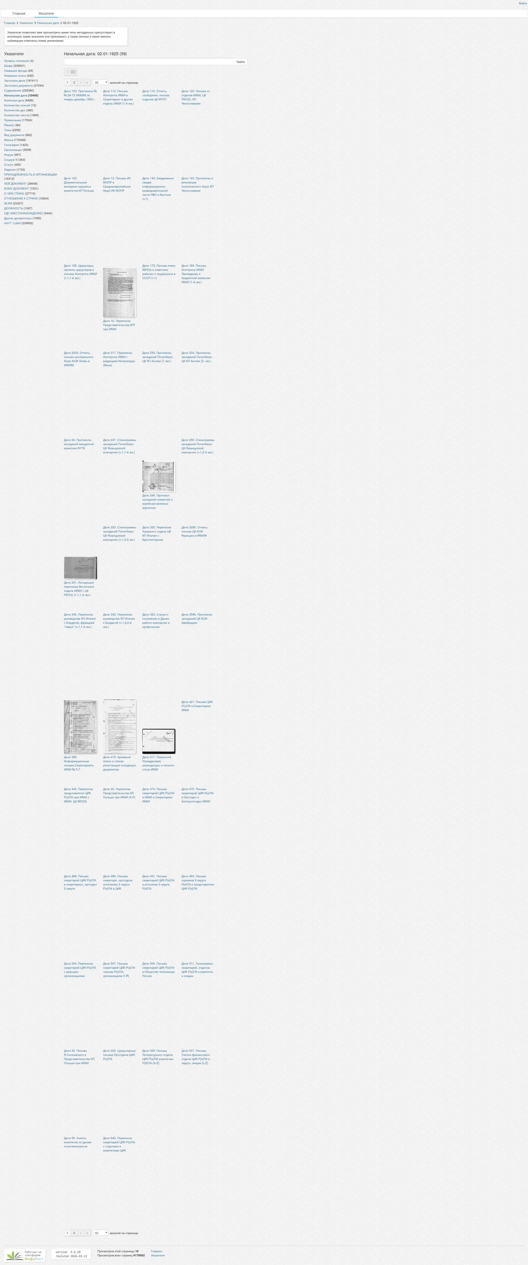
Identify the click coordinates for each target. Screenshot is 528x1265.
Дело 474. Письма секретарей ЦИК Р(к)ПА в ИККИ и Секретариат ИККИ (158, 795)
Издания (10, 169)
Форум (8, 154)
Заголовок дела (14, 80)
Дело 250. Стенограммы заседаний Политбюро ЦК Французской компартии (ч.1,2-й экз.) (198, 446)
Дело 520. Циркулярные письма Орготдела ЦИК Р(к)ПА (119, 1054)
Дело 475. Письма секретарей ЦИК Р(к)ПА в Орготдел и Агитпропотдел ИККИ (197, 795)
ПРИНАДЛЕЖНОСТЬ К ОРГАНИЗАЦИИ (30, 174)
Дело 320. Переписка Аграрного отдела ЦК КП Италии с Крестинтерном (156, 533)
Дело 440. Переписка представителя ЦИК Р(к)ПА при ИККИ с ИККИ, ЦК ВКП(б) (78, 795)
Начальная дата (48, 23)
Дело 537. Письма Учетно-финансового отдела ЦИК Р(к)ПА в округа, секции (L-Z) (196, 1056)
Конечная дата (14, 100)
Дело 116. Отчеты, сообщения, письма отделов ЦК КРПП (155, 95)
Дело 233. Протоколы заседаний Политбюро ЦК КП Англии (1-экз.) (157, 357)
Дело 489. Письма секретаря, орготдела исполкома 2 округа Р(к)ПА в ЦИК (117, 882)
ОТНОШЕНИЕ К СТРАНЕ (21, 198)
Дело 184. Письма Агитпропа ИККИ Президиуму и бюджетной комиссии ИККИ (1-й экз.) (196, 273)
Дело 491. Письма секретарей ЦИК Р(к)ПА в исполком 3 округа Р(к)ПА (158, 882)
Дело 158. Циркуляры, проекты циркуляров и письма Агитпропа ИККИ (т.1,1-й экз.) (80, 271)
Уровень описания (16, 61)
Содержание (12, 90)
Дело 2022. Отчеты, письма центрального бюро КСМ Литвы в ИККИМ (78, 359)
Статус (8, 164)
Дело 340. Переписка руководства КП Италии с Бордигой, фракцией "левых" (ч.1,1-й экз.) (80, 620)
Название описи (15, 75)
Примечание (12, 120)
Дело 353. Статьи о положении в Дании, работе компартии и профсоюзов (156, 620)
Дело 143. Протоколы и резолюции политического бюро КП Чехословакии (198, 184)
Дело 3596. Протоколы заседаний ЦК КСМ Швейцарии (197, 618)
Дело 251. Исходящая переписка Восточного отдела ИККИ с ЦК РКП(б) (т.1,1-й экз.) (79, 588)
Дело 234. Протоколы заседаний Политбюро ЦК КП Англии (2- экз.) (197, 357)
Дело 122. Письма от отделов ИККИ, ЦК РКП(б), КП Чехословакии (196, 97)
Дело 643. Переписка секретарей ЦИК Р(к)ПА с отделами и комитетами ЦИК (119, 1144)
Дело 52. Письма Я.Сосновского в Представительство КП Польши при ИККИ (79, 1056)
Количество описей (17, 105)
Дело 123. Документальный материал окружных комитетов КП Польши (79, 184)
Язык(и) (9, 125)
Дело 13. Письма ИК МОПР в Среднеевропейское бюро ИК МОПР (117, 184)
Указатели (46, 13)
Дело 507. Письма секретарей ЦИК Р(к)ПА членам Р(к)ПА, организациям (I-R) (119, 969)
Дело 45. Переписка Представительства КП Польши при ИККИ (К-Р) (119, 793)
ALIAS (8, 203)
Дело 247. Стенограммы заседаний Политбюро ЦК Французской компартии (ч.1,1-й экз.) (119, 446)
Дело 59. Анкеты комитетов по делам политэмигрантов (77, 1142)
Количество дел (14, 110)
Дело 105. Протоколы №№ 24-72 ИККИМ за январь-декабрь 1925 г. (80, 95)
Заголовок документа (18, 85)
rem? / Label (12, 223)
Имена (8, 140)
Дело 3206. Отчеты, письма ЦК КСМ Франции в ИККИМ (195, 531)
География (11, 145)
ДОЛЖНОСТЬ (13, 208)
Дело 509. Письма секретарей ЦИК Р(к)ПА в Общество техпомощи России (158, 969)
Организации (13, 150)
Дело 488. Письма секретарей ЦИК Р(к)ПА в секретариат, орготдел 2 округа (80, 882)
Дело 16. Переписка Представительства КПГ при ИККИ (119, 325)
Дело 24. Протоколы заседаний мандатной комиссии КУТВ (79, 444)
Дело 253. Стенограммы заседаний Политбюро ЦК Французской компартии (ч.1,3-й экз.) (119, 533)
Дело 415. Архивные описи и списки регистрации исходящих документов (119, 763)
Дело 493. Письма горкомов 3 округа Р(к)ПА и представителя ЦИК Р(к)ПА (198, 882)
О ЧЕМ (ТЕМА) (14, 193)
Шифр (8, 65)
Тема (7, 130)
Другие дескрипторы (18, 218)
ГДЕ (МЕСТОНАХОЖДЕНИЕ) (23, 213)
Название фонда (15, 70)
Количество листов (16, 115)
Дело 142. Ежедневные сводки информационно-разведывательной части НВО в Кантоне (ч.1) (158, 188)
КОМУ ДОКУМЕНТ (16, 188)
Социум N (11, 159)
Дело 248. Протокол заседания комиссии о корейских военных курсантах (157, 501)
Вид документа (14, 135)
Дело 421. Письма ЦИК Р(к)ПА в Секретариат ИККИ (197, 706)
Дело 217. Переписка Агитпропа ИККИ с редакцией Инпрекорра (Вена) (119, 359)
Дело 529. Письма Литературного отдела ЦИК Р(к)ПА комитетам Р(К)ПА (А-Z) (157, 1056)
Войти (523, 3)
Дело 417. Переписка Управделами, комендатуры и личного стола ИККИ (158, 763)
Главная (19, 13)
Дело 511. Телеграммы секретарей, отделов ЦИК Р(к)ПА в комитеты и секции (197, 969)
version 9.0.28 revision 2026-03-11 (71, 1254)
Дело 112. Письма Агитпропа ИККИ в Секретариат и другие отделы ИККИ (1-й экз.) (118, 97)
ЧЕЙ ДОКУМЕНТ (15, 183)
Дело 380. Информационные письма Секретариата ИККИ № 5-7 (79, 763)
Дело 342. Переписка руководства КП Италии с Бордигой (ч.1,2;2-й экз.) (119, 620)
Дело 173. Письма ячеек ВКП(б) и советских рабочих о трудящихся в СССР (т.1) (158, 271)
